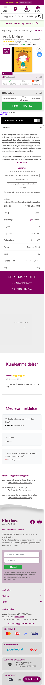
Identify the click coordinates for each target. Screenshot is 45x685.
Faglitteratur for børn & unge (20, 30)
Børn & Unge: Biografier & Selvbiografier (19, 480)
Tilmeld (13, 567)
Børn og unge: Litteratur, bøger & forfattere (20, 495)
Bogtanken (8, 441)
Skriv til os (19, 617)
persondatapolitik (10, 579)
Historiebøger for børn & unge (14, 487)
